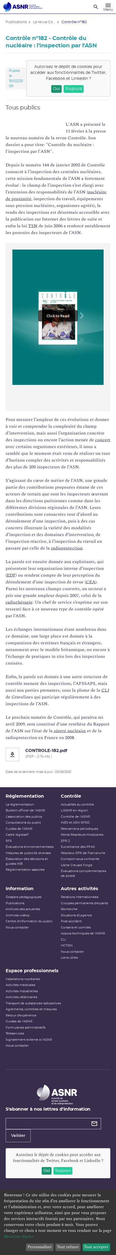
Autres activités (79, 888)
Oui (56, 89)
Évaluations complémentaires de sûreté (83, 873)
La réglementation (20, 804)
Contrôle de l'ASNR (75, 816)
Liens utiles (69, 957)
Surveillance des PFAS (78, 846)
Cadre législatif (17, 834)
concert (102, 439)
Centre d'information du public (29, 921)
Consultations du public (23, 822)
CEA (90, 582)
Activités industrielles (22, 991)
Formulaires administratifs (25, 1027)
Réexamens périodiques (79, 828)
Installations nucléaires (23, 979)
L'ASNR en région (74, 810)
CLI (105, 690)
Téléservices (15, 1033)
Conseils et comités (76, 927)
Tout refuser (68, 1247)
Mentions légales (19, 1236)
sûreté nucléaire (70, 730)
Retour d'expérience (21, 1015)
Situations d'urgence (76, 915)
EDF (11, 575)
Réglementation (25, 796)
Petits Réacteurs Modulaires (82, 834)
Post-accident (71, 921)
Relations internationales (79, 897)
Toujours (73, 89)
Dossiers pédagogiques (23, 897)
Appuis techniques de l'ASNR (83, 933)
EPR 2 (65, 840)
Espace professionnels (32, 971)
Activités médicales (20, 985)
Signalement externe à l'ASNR (29, 1039)
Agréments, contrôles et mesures (31, 1009)
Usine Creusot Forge (76, 865)
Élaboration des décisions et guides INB (27, 861)
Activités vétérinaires (21, 997)
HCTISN (67, 945)
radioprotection (66, 548)
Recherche (69, 909)
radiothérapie (19, 602)
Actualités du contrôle (77, 804)
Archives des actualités (23, 909)
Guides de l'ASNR (19, 828)
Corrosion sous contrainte (80, 859)
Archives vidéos (17, 915)
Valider (18, 1136)
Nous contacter (17, 927)
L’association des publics (24, 816)
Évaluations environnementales (29, 846)
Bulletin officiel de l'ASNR (25, 810)
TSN (32, 225)
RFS (9, 840)
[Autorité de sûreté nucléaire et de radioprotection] (22, 7)
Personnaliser (40, 1247)
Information (20, 888)
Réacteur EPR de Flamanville (83, 853)
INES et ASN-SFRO (75, 822)
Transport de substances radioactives (33, 1003)
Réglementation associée (25, 869)
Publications (15, 903)
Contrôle (71, 796)
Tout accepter (96, 1247)
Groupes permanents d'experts (84, 903)
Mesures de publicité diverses (28, 853)
